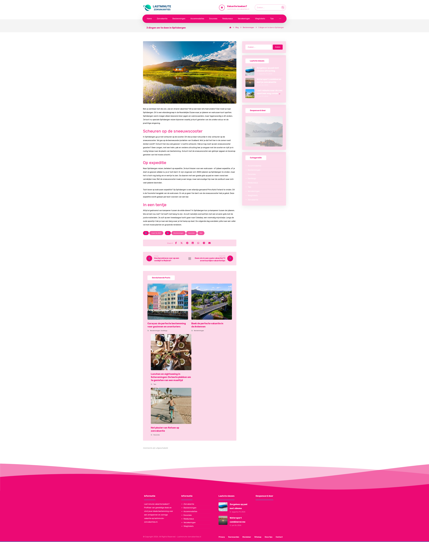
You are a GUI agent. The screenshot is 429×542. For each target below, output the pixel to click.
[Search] (282, 7)
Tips (201, 233)
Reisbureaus (253, 183)
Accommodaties (254, 166)
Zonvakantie (253, 200)
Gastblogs (164, 330)
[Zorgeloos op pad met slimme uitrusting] (249, 71)
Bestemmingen (178, 233)
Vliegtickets (253, 195)
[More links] (280, 18)
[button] (176, 243)
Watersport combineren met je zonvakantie (238, 522)
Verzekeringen (254, 191)
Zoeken (277, 47)
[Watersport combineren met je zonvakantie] (249, 82)
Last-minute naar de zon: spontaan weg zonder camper (270, 93)
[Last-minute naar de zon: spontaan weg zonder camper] (249, 93)
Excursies (191, 233)
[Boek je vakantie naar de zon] (157, 7)
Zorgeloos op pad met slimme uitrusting (238, 508)
